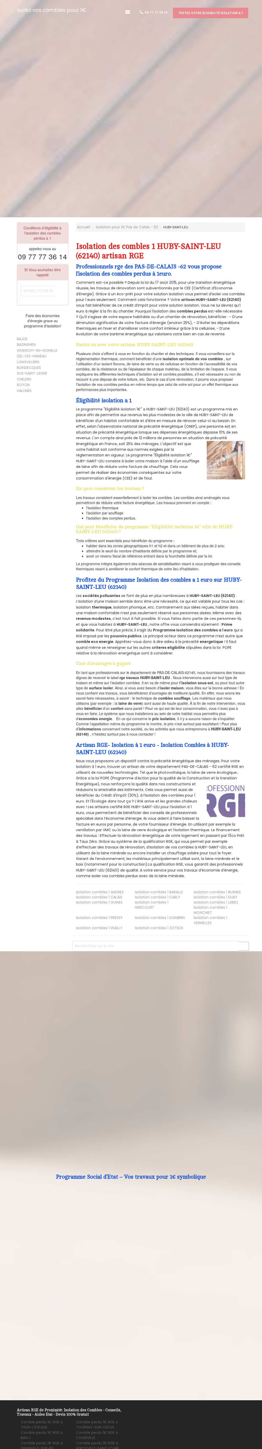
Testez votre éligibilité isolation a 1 (210, 13)
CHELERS (24, 379)
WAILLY (99, 928)
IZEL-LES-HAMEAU (32, 356)
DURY (215, 897)
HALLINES (24, 390)
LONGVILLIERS (28, 362)
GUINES (99, 902)
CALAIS (99, 897)
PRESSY (99, 917)
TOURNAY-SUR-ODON (97, 1424)
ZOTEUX (159, 928)
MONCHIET (210, 910)
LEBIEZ (216, 902)
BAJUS (22, 338)
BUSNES (217, 892)
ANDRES (100, 892)
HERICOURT (151, 905)
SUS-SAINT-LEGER (32, 373)
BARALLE (159, 892)
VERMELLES (210, 920)
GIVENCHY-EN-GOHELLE (37, 350)
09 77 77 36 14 (156, 12)
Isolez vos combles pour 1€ (51, 10)
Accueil (83, 227)
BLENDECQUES (29, 367)
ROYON (23, 384)
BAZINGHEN (26, 344)
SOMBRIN (160, 917)
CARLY (157, 897)
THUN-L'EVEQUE (42, 1424)
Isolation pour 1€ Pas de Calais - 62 (127, 227)
